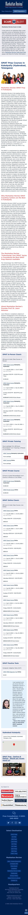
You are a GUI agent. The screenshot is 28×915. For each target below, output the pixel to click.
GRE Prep (14, 839)
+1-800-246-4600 (16, 898)
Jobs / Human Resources (14, 861)
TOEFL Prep (14, 853)
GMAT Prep (14, 834)
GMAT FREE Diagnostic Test (10, 672)
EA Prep (14, 836)
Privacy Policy (14, 875)
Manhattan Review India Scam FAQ (15, 52)
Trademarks (14, 873)
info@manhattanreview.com (14, 895)
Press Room (14, 866)
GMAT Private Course (8, 481)
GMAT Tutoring (7, 453)
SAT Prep (14, 844)
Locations (14, 868)
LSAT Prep (14, 841)
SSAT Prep (14, 848)
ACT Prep (14, 846)
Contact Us (14, 880)
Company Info (14, 863)
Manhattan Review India (14, 871)
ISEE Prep (14, 851)
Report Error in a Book (14, 878)
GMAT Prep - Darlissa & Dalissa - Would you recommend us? (14, 758)
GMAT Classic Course (8, 364)
